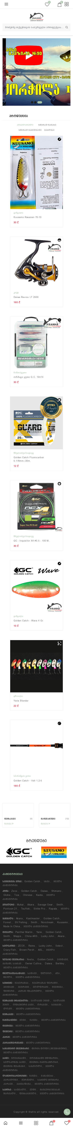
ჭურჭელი (28, 1079)
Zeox (15, 891)
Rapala (53, 908)
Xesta (31, 959)
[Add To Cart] (62, 152)
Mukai (21, 904)
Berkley (61, 963)
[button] (32, 102)
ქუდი (33, 1089)
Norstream (48, 922)
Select (60, 945)
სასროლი (36, 1066)
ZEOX (22, 945)
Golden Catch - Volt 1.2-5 (28, 780)
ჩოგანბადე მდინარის (44, 1058)
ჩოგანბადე (19, 1058)
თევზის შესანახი (14, 1066)
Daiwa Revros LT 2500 (26, 297)
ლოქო (8, 1008)
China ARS (32, 936)
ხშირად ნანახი (47, 125)
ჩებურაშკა (22, 982)
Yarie (39, 932)
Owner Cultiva (34, 963)
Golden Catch (33, 881)
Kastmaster (33, 918)
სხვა (47, 881)
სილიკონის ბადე (15, 1062)
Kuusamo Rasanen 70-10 (27, 217)
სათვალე (20, 1089)
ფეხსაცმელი (28, 1093)
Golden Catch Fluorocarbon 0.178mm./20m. (29, 459)
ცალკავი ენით (41, 1000)
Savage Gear (46, 904)
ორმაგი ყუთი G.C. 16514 (28, 377)
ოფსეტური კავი (24, 1004)
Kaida (40, 895)
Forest (7, 922)
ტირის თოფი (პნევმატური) (50, 1048)
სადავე (33, 973)
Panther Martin (24, 932)
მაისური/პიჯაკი (50, 1089)
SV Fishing (22, 922)
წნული (8, 977)
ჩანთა (34, 1020)
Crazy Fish (10, 949)
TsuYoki (26, 908)
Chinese (28, 895)
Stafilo (32, 1111)
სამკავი (57, 1004)
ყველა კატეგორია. (36, 926)
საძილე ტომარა (49, 1079)
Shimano (57, 891)
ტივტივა (58, 987)
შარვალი (10, 1093)
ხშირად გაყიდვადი (30, 130)
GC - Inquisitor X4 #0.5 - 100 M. (32, 540)
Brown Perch (27, 949)
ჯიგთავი (9, 987)
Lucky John (48, 936)
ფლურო (47, 973)
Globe (7, 895)
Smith (60, 904)
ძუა (58, 973)
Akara (31, 904)
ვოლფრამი (41, 987)
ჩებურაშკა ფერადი (45, 982)
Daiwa (45, 891)
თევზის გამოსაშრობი (44, 1062)
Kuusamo (63, 922)
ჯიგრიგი (24, 987)
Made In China (12, 926)
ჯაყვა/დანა (24, 1083)
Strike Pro (40, 908)
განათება (47, 1075)
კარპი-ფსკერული (30, 991)
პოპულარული (25, 125)
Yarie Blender (21, 700)
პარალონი (11, 1079)
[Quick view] (62, 140)
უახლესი (49, 130)
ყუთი (23, 1020)
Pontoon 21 (11, 908)
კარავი (8, 1083)
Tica (17, 895)
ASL (41, 949)
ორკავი (43, 1004)
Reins (32, 945)
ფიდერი (9, 991)
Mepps (18, 936)
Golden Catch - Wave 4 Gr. (29, 620)
